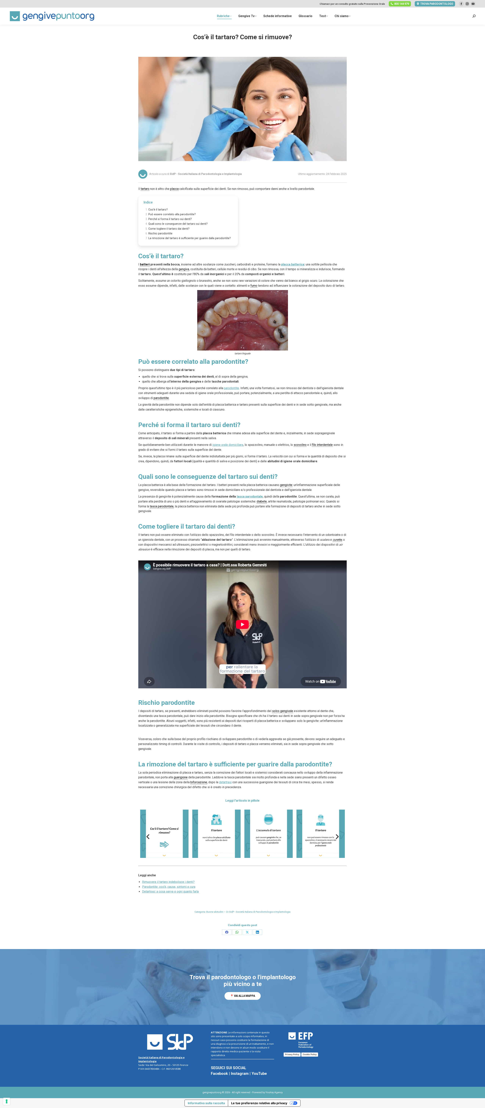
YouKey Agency (274, 1092)
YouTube (259, 1073)
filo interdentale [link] (322, 445)
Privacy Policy (292, 1054)
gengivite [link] (286, 485)
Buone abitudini (214, 911)
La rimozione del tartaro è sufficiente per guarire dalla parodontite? (189, 238)
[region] (242, 987)
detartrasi (225, 782)
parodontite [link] (161, 398)
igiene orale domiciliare (227, 445)
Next (337, 838)
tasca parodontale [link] (162, 506)
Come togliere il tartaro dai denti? (168, 228)
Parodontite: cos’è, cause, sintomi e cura (168, 887)
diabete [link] (262, 501)
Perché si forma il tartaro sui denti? (170, 219)
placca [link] (174, 189)
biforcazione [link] (198, 782)
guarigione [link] (181, 777)
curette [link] (337, 539)
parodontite (231, 388)
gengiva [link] (184, 269)
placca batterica (292, 264)
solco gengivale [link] (282, 711)
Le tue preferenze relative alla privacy (259, 1103)
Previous (148, 838)
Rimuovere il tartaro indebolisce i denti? (168, 882)
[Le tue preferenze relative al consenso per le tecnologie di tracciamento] (6, 1101)
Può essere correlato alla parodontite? (172, 214)
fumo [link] (253, 285)
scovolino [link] (300, 445)
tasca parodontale (250, 496)
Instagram (240, 1073)
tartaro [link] (145, 189)
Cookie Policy (310, 1054)
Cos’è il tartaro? (158, 209)
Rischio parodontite (160, 233)
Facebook (219, 1073)
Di (258, 911)
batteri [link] (145, 264)
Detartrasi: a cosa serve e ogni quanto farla (170, 891)
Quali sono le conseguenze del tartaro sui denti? (178, 223)
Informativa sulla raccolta (206, 1103)
